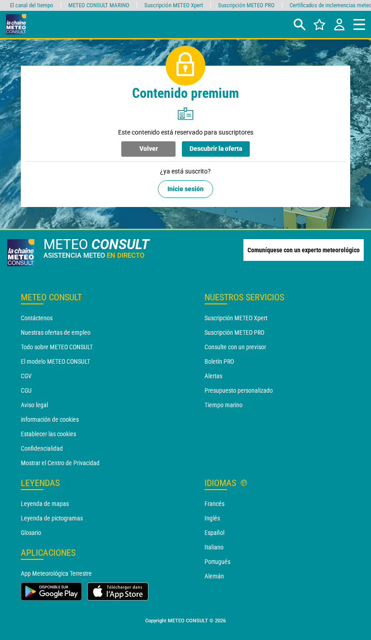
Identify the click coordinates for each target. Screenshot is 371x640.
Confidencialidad (42, 448)
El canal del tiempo (31, 5)
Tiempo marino (224, 405)
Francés (214, 503)
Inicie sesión (185, 188)
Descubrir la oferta (216, 148)
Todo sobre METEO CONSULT (57, 347)
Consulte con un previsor (235, 347)
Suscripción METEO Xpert (236, 318)
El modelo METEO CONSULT (55, 361)
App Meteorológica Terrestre (56, 573)
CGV (26, 376)
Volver (148, 148)
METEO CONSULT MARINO (98, 5)
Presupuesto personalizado (239, 390)
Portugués (217, 561)
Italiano (214, 547)
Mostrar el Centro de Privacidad (60, 463)
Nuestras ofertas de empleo (55, 332)
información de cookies (50, 419)
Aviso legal (34, 405)
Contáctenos (36, 318)
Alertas (213, 376)
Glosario (31, 532)
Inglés (212, 518)
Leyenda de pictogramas (52, 518)
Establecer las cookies (48, 434)
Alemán (214, 576)
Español (214, 532)
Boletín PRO (219, 361)
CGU (26, 390)
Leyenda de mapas (45, 503)
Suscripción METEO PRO (234, 332)
